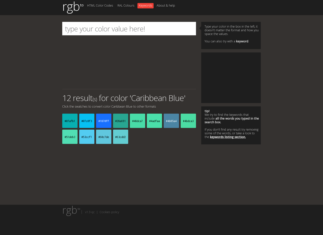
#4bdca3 (188, 121)
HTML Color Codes (100, 5)
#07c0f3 (86, 121)
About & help (166, 5)
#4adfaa (154, 121)
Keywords (145, 5)
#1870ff (103, 121)
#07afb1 (70, 121)
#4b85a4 (171, 121)
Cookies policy (109, 212)
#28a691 (120, 121)
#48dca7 (137, 121)
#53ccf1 (86, 137)
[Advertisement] (129, 62)
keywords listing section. (228, 137)
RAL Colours (125, 5)
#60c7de (103, 137)
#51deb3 (70, 137)
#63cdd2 (120, 137)
